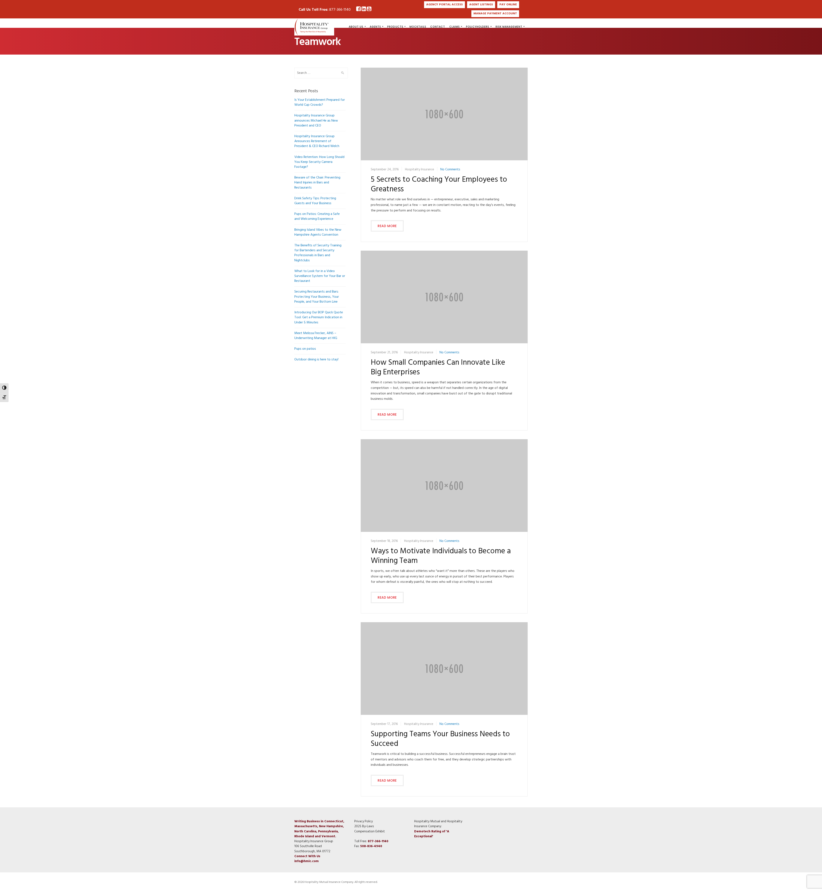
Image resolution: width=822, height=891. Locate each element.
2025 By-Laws (364, 826)
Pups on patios (305, 349)
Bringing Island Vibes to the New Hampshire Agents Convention (317, 232)
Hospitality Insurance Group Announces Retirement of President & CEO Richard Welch (316, 141)
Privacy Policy (363, 821)
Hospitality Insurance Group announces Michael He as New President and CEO (316, 120)
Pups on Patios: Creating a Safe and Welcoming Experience (317, 216)
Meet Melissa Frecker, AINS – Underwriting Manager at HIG (315, 335)
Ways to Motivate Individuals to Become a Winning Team (441, 556)
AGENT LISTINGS (481, 4)
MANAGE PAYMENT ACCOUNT (495, 13)
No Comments (450, 169)
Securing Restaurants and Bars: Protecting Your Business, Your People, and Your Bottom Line (316, 296)
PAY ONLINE (508, 4)
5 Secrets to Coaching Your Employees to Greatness (439, 184)
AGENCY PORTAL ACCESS (444, 4)
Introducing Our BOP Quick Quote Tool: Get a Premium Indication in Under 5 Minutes (318, 317)
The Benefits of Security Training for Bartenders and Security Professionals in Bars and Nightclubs (317, 253)
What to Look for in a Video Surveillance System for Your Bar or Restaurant (319, 276)
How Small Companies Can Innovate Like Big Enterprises (438, 367)
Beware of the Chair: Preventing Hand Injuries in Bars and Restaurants (317, 182)
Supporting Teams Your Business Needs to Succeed (440, 739)
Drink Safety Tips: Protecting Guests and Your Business (315, 201)
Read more (387, 226)
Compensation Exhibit (369, 831)
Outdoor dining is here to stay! (316, 359)
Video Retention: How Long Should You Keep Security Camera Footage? (319, 162)
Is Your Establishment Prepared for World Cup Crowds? (319, 102)
